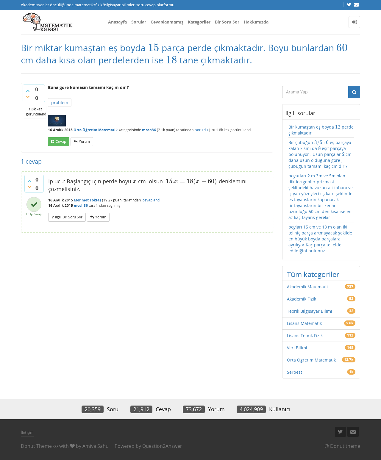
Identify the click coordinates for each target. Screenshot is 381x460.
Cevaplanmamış (167, 22)
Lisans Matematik (304, 323)
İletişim (27, 432)
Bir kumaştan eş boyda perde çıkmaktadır (321, 130)
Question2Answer (162, 446)
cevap (61, 141)
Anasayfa (117, 22)
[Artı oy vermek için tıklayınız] (27, 91)
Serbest (294, 372)
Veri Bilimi (297, 348)
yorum (84, 141)
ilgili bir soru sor (68, 217)
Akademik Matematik (308, 287)
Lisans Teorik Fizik (305, 335)
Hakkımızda (256, 22)
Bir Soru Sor (227, 22)
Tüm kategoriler (313, 274)
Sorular (138, 22)
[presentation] (153, 48)
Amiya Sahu (95, 446)
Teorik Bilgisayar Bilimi (309, 311)
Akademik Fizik (301, 299)
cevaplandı (151, 200)
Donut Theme (36, 446)
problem (59, 102)
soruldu (201, 129)
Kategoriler (199, 22)
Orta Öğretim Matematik (96, 129)
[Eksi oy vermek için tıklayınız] (27, 97)
